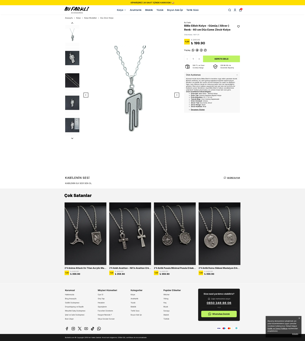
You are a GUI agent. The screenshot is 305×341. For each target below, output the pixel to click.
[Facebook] (67, 328)
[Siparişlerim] (235, 10)
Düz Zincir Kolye (106, 18)
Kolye (120, 10)
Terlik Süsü (192, 10)
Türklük (166, 319)
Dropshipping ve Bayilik (74, 307)
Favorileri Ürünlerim (105, 311)
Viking (165, 299)
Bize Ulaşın (69, 319)
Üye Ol (100, 295)
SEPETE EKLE (221, 59)
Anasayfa (69, 18)
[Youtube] (86, 328)
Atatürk (166, 315)
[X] (79, 328)
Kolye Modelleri (90, 18)
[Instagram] (73, 328)
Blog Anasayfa (70, 299)
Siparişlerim (102, 307)
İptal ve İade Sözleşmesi (74, 315)
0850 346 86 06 (219, 303)
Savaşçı (166, 311)
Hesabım (101, 303)
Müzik (165, 307)
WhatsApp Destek (221, 314)
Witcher (166, 295)
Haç (165, 303)
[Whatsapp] (99, 328)
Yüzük (159, 10)
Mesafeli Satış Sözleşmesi (75, 311)
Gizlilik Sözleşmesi (72, 303)
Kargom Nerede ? (105, 315)
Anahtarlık (136, 10)
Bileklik (149, 10)
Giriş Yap (101, 299)
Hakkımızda (69, 295)
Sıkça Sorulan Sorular (106, 319)
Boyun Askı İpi (175, 10)
